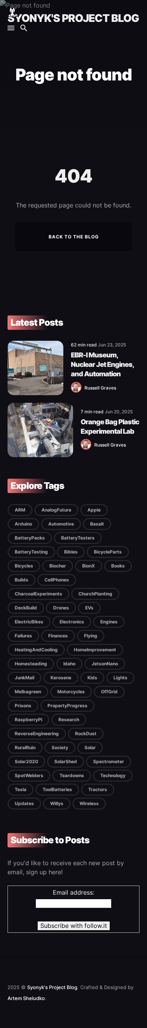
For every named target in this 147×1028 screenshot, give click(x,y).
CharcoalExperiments (38, 594)
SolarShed (65, 761)
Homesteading (31, 663)
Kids (92, 677)
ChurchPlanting (95, 594)
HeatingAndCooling (36, 649)
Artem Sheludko (26, 998)
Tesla (20, 789)
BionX (88, 566)
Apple (94, 510)
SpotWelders (29, 775)
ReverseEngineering (37, 733)
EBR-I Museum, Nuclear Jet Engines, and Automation (102, 364)
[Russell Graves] (77, 391)
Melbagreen (28, 691)
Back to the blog (74, 237)
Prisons (23, 705)
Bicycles (24, 566)
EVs (89, 608)
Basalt (97, 524)
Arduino (23, 524)
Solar (90, 747)
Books (118, 566)
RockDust (85, 733)
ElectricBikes (29, 622)
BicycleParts (108, 552)
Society (60, 747)
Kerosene (61, 677)
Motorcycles (71, 691)
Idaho (69, 663)
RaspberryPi (28, 719)
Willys (56, 803)
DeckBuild (26, 608)
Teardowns (72, 775)
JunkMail (24, 677)
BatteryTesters (78, 538)
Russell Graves (100, 388)
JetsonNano (105, 663)
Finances (58, 635)
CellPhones (56, 580)
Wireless (89, 803)
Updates (24, 803)
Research (68, 719)
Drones (61, 608)
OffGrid (109, 691)
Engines (109, 622)
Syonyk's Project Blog (73, 18)
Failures (23, 635)
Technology (113, 775)
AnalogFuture (56, 510)
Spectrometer (108, 761)
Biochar (57, 566)
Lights (120, 677)
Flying (90, 635)
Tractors (97, 789)
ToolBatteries (57, 789)
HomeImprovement (95, 649)
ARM (20, 510)
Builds (21, 580)
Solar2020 (26, 761)
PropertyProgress (67, 705)
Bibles (71, 552)
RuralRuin (25, 747)
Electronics (72, 622)
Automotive (61, 524)
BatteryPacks (30, 538)
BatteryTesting (31, 552)
